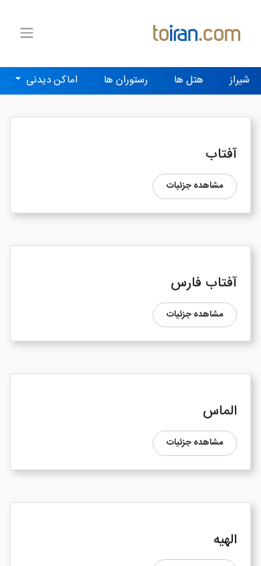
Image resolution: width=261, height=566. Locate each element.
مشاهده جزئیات (195, 185)
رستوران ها (126, 80)
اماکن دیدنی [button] (50, 80)
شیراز (240, 80)
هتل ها (188, 80)
